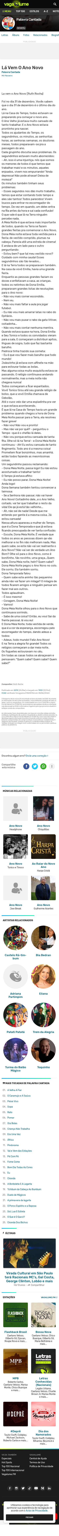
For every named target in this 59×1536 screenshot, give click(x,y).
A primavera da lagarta (19, 1200)
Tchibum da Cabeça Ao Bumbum (24, 1189)
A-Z (46, 11)
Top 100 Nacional (11, 1466)
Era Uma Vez (13, 1134)
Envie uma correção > (37, 755)
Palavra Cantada (11, 72)
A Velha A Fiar (14, 1090)
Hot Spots (7, 1462)
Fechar (29, 1517)
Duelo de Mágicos (16, 1195)
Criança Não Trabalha (18, 1129)
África (10, 1140)
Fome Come (13, 1161)
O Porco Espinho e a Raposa (21, 1206)
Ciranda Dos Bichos (17, 1222)
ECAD (4, 693)
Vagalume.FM (48, 1297)
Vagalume (16, 4)
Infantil (21, 28)
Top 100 (20, 11)
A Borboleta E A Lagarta (19, 1184)
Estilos (34, 11)
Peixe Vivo (12, 1101)
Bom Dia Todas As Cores (19, 1167)
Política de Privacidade (41, 1466)
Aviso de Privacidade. (37, 1510)
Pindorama (13, 1145)
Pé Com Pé (13, 1156)
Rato (9, 1112)
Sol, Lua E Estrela (16, 1211)
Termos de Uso (37, 1462)
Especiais (6, 1458)
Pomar (10, 1117)
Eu (8, 1172)
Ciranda (11, 1178)
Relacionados (40, 35)
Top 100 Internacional (13, 1470)
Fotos (26, 35)
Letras (4, 35)
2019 (16, 690)
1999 (40, 690)
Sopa (10, 1106)
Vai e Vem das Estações (19, 1151)
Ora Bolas (12, 1123)
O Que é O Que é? (16, 1217)
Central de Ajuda (38, 1458)
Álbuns (15, 35)
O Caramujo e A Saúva (18, 1095)
